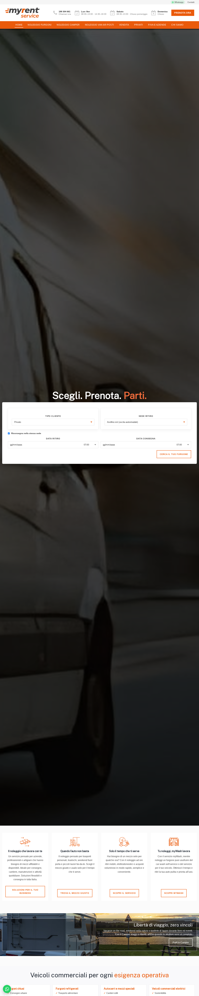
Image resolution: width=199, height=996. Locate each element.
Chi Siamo (177, 25)
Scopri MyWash (173, 893)
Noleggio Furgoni (39, 25)
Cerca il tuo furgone (174, 454)
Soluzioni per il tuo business (25, 891)
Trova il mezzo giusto (74, 893)
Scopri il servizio (124, 893)
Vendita (124, 25)
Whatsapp (179, 2)
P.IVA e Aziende (157, 25)
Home (18, 25)
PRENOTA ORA (182, 13)
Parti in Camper (181, 942)
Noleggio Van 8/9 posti (99, 25)
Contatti (190, 2)
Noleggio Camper (68, 25)
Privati (138, 25)
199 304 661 (64, 11)
